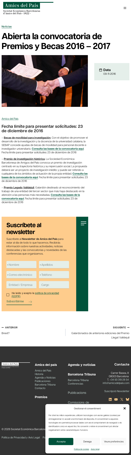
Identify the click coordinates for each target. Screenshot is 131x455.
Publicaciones (42, 381)
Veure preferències (114, 441)
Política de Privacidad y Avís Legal (21, 437)
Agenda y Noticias (45, 377)
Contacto (40, 388)
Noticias (7, 26)
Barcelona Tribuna (45, 384)
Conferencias (75, 383)
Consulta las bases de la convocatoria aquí (58, 148)
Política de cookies (81, 449)
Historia (39, 374)
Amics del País (10, 118)
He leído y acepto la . (35, 295)
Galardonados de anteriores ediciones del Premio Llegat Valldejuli (100, 332)
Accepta (61, 441)
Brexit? (9, 330)
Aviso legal (95, 449)
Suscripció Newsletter (116, 391)
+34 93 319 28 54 (119, 379)
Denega (87, 441)
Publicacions (77, 392)
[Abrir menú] (125, 7)
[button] (124, 408)
